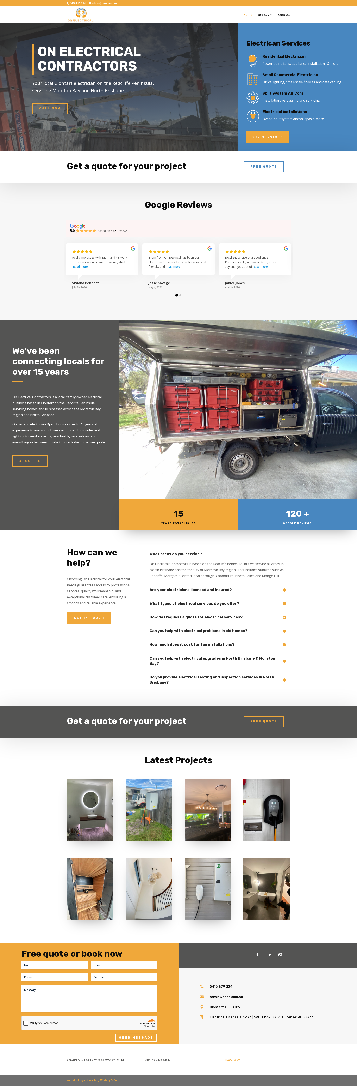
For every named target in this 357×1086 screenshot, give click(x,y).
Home (248, 15)
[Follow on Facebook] (257, 955)
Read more (80, 267)
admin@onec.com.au (226, 997)
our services (267, 137)
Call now (50, 108)
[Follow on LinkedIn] (269, 955)
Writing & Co (108, 1080)
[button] (176, 295)
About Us (30, 461)
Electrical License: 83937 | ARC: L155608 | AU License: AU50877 (261, 1017)
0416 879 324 (221, 987)
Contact (284, 15)
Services (263, 15)
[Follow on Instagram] (280, 955)
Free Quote (264, 166)
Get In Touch (89, 618)
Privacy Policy (232, 1060)
